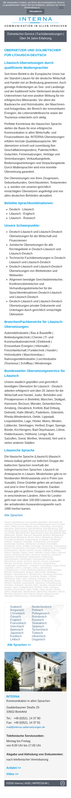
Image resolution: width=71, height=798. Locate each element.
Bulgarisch (17, 610)
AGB (27, 783)
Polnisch (37, 610)
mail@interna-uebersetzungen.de (25, 727)
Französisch (18, 623)
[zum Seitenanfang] (62, 784)
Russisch (38, 619)
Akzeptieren (35, 11)
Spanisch (38, 626)
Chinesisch (17, 613)
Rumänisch (39, 616)
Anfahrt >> (13, 767)
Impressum (40, 783)
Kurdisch (16, 636)
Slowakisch (39, 623)
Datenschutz (15, 789)
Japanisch (16, 632)
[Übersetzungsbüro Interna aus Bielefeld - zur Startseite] (35, 25)
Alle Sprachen (13, 515)
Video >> (12, 774)
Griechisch (17, 626)
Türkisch (37, 632)
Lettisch (15, 639)
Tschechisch (40, 629)
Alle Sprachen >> (19, 644)
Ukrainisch (39, 636)
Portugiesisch (41, 613)
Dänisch (15, 616)
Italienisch (16, 629)
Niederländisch (42, 606)
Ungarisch (38, 639)
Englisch (15, 619)
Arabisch (16, 606)
